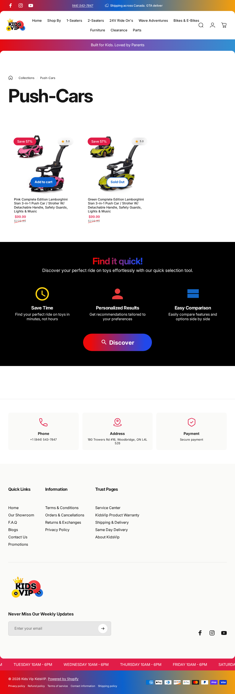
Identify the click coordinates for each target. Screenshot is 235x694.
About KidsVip (107, 537)
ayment (192, 433)
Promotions (18, 544)
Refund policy (36, 686)
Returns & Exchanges (63, 522)
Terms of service (58, 686)
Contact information (83, 686)
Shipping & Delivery (112, 522)
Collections (26, 78)
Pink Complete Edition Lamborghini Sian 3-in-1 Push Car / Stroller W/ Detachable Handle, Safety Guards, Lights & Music (41, 205)
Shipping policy (107, 686)
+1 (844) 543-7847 (43, 439)
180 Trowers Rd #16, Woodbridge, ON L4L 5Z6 (117, 441)
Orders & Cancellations (64, 515)
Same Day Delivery (111, 529)
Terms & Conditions (61, 507)
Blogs (13, 529)
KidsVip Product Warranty (117, 515)
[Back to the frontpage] (10, 78)
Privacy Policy (57, 529)
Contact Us (17, 537)
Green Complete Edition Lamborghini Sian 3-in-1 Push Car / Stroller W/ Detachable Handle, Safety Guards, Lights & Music (116, 205)
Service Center (107, 507)
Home (13, 507)
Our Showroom (21, 515)
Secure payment (191, 439)
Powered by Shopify (63, 679)
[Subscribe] (102, 628)
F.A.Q (12, 522)
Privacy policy (16, 686)
